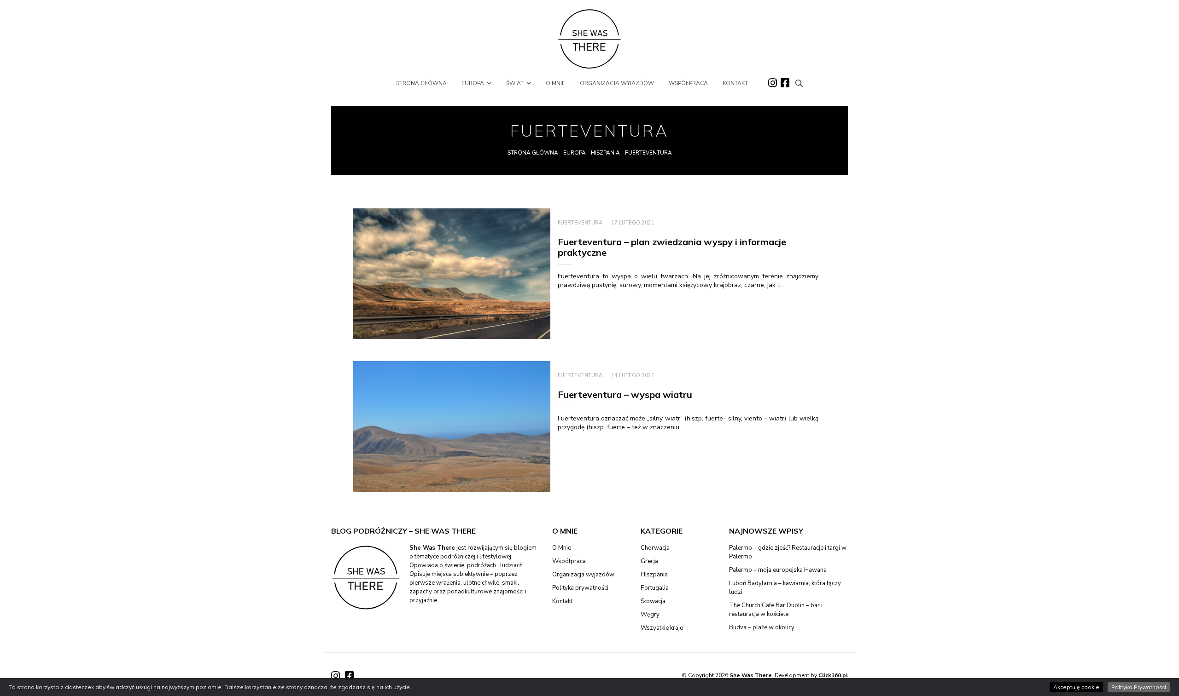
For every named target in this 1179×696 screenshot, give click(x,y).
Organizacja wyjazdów (583, 574)
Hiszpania (605, 152)
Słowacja (653, 601)
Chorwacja (655, 548)
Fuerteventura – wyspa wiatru (625, 394)
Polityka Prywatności (1138, 687)
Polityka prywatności (580, 588)
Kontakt (562, 601)
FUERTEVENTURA (580, 222)
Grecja (649, 561)
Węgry (650, 614)
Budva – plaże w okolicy (761, 627)
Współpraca (569, 561)
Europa (574, 152)
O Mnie (561, 548)
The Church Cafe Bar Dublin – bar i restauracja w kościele (776, 609)
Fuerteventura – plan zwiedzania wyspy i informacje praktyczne (672, 247)
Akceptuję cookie (1076, 687)
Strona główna (533, 152)
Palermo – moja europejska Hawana (778, 570)
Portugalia (655, 588)
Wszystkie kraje (662, 628)
